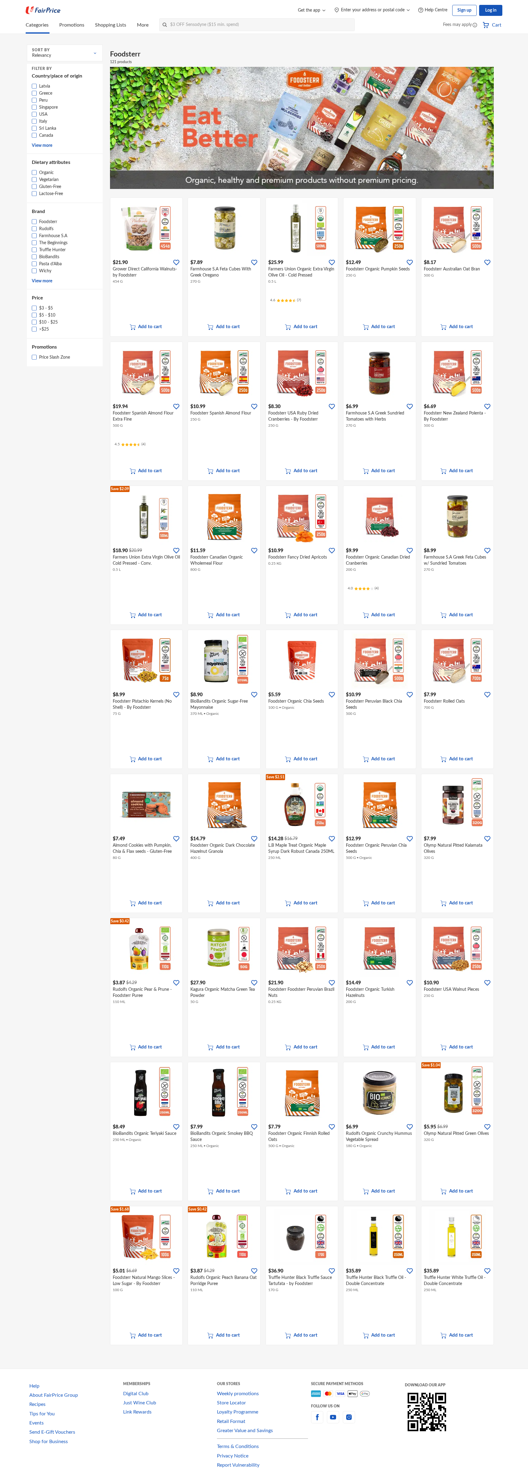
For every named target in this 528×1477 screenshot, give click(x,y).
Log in (491, 10)
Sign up (464, 10)
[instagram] (349, 1420)
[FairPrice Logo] (43, 10)
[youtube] (333, 1420)
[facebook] (317, 1420)
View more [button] (42, 145)
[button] (474, 25)
